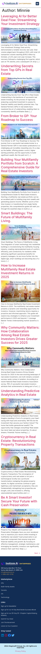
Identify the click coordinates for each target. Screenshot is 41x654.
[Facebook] (9, 635)
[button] (37, 3)
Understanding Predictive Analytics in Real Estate (20, 393)
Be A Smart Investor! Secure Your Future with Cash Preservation (19, 501)
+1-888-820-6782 (7, 574)
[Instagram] (5, 635)
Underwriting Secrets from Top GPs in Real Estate (17, 70)
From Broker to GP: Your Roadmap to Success (19, 118)
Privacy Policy (20, 651)
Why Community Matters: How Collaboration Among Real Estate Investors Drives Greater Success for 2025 (20, 335)
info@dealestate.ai (7, 572)
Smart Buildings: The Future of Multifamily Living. (16, 217)
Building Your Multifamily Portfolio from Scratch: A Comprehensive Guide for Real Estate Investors (20, 165)
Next (37, 553)
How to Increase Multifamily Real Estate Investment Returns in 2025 (18, 271)
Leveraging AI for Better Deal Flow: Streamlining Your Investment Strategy (20, 20)
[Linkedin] (2, 635)
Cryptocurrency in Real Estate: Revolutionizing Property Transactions (18, 440)
